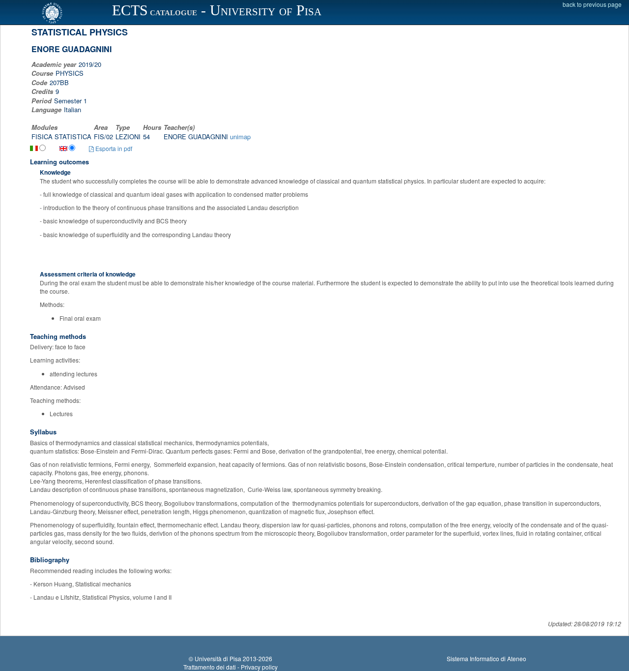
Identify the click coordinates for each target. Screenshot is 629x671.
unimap (240, 136)
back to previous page (592, 4)
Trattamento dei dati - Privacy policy (230, 667)
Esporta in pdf (113, 148)
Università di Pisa (218, 658)
